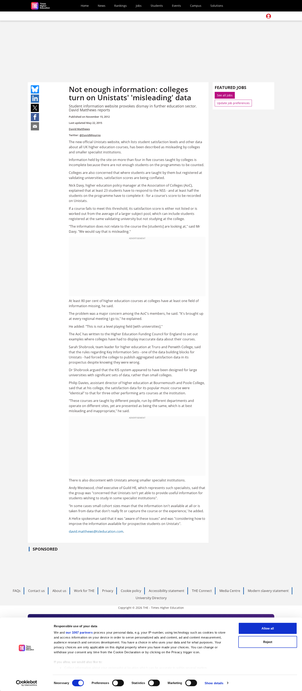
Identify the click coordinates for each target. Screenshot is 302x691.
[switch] (118, 683)
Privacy (107, 590)
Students (157, 6)
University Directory (151, 598)
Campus (195, 6)
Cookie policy (131, 590)
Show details (214, 683)
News (101, 6)
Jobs (139, 6)
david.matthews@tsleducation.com (96, 531)
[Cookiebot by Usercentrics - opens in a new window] (27, 683)
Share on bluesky (35, 89)
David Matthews (79, 129)
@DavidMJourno (90, 135)
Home (85, 6)
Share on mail (35, 126)
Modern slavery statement (268, 590)
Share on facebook (35, 117)
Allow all (268, 628)
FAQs (17, 590)
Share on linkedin (35, 99)
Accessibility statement (166, 590)
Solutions (216, 6)
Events (176, 6)
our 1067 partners (79, 632)
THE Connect (202, 590)
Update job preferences (233, 103)
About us (59, 590)
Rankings (120, 6)
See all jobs (225, 95)
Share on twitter (35, 108)
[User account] (268, 16)
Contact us (36, 590)
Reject (267, 641)
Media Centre (229, 590)
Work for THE (84, 590)
